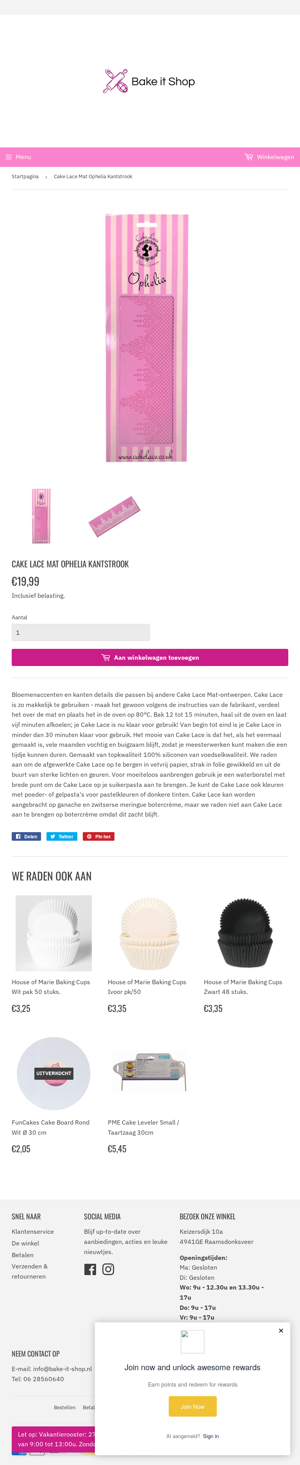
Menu (23, 157)
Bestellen (64, 1407)
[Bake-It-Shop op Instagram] (108, 1272)
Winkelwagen (274, 157)
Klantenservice (33, 1231)
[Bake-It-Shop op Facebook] (90, 1272)
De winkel (25, 1243)
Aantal (19, 617)
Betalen (23, 1255)
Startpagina (25, 176)
